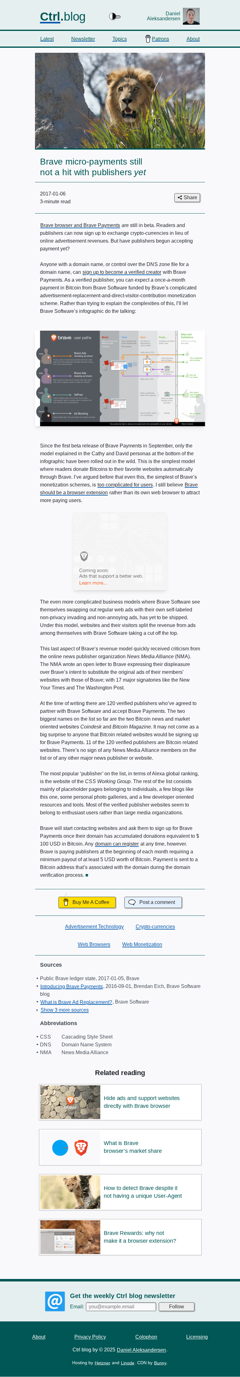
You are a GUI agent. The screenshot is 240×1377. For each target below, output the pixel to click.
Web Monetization (142, 944)
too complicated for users (125, 484)
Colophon (146, 1336)
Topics (119, 38)
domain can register (117, 843)
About (193, 38)
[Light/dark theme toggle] (115, 16)
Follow (176, 1306)
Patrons (160, 38)
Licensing (197, 1336)
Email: (77, 1306)
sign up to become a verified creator (121, 272)
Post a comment (157, 902)
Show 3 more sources (65, 1010)
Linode (127, 1362)
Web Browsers (94, 944)
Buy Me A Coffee (90, 902)
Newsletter (83, 38)
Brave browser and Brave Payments (80, 225)
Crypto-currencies (155, 926)
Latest (47, 38)
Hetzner (102, 1362)
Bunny (160, 1362)
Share (190, 197)
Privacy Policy (90, 1336)
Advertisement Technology (94, 926)
